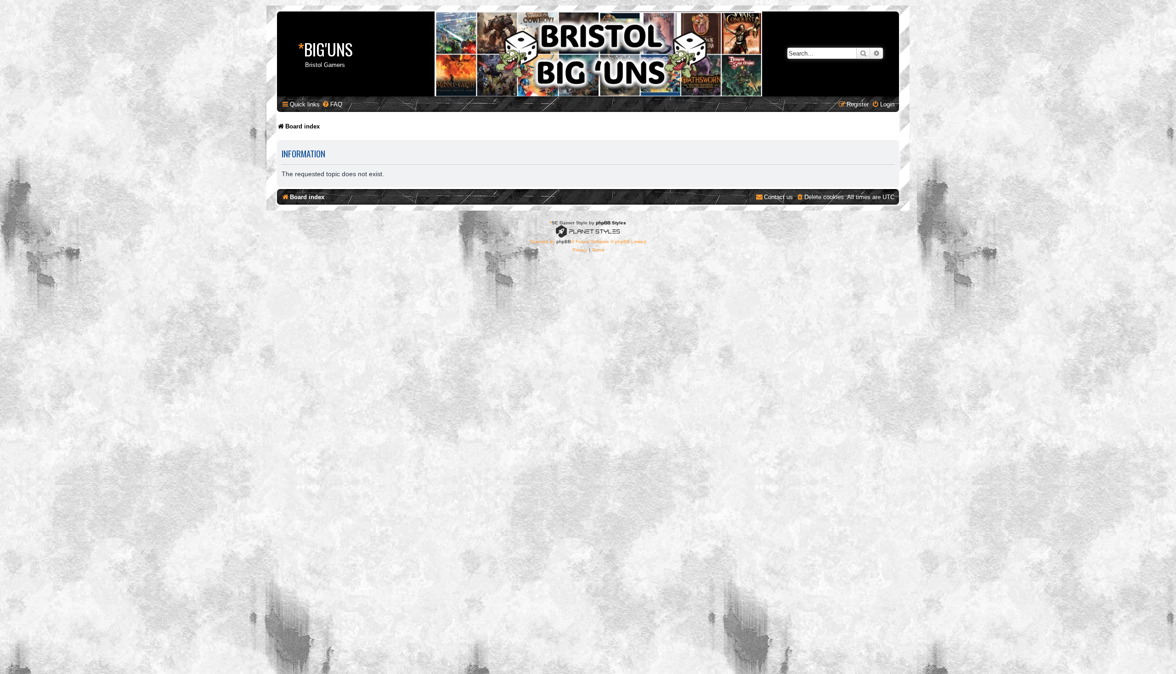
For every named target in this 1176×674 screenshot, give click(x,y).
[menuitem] (332, 104)
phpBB (563, 241)
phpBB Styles (611, 222)
